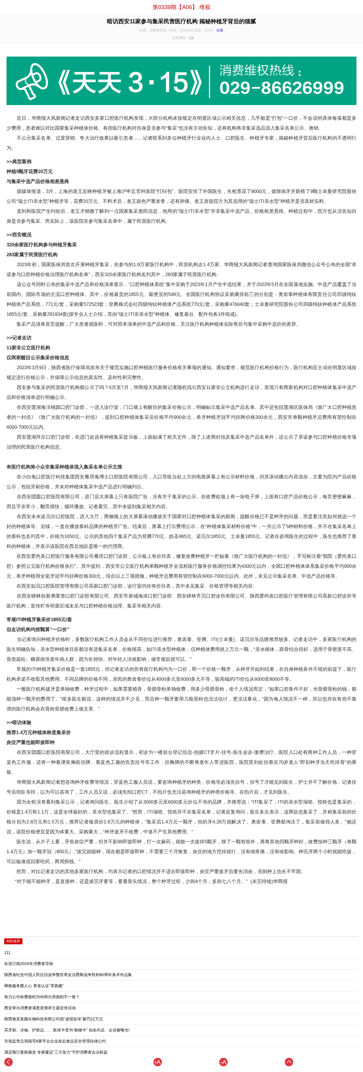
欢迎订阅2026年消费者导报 (28, 964)
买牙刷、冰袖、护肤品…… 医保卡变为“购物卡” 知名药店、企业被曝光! (67, 1030)
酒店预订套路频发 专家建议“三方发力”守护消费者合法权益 (55, 1052)
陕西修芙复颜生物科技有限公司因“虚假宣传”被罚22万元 (53, 1019)
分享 (219, 30)
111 (7, 953)
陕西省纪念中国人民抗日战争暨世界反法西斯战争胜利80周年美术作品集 (68, 975)
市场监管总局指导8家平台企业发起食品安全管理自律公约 (55, 1041)
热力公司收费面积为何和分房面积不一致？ (42, 997)
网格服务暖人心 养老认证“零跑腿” (34, 986)
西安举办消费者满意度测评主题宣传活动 (40, 1008)
